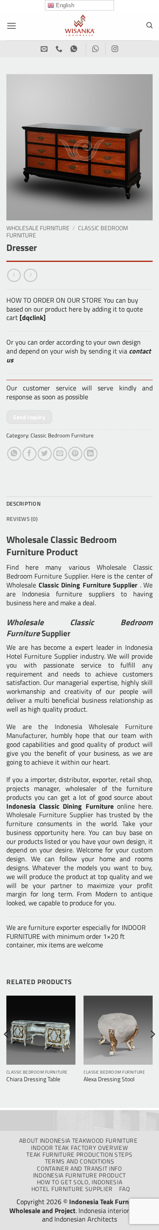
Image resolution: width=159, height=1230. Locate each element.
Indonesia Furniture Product (79, 1175)
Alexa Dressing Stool (109, 1079)
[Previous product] (30, 275)
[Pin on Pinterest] (75, 454)
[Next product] (13, 275)
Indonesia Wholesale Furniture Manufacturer (79, 730)
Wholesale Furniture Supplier (49, 815)
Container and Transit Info (79, 1168)
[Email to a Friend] (60, 454)
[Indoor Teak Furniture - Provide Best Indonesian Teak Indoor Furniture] (79, 25)
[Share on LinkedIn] (91, 454)
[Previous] (7, 1051)
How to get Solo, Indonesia (80, 1182)
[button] (11, 25)
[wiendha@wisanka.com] (45, 49)
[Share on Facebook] (29, 454)
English (64, 5)
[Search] (149, 25)
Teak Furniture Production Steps (79, 1154)
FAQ (124, 1189)
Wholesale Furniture (38, 228)
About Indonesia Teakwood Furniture (78, 1140)
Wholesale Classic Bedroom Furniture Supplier (79, 571)
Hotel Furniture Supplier (72, 1189)
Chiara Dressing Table (33, 1079)
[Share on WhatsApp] (14, 454)
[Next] (152, 1051)
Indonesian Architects (85, 1219)
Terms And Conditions (79, 1161)
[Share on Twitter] (45, 454)
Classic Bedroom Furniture (62, 435)
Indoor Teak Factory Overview (79, 1148)
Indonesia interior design (114, 1210)
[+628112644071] (60, 49)
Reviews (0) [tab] (22, 519)
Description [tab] (23, 503)
